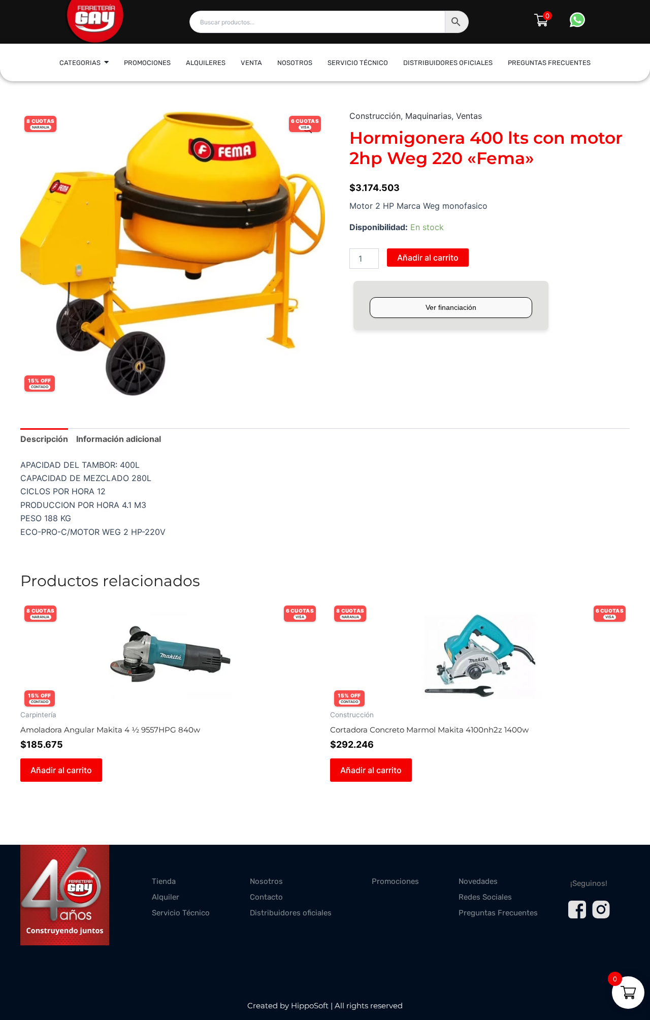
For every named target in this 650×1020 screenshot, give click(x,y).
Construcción (375, 116)
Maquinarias (428, 116)
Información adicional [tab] (118, 439)
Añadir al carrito (428, 257)
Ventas (469, 116)
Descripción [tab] (44, 439)
